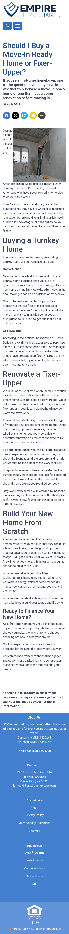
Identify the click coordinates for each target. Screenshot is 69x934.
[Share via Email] (33, 115)
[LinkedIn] (37, 922)
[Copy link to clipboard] (42, 115)
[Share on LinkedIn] (24, 115)
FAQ (34, 884)
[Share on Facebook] (6, 115)
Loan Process (35, 860)
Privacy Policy (34, 815)
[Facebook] (32, 922)
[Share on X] (15, 115)
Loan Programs (34, 852)
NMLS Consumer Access (34, 750)
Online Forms (34, 876)
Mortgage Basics (35, 868)
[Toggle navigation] (17, 26)
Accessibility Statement (34, 823)
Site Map (34, 831)
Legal (34, 807)
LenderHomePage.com (46, 929)
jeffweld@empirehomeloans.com (34, 785)
